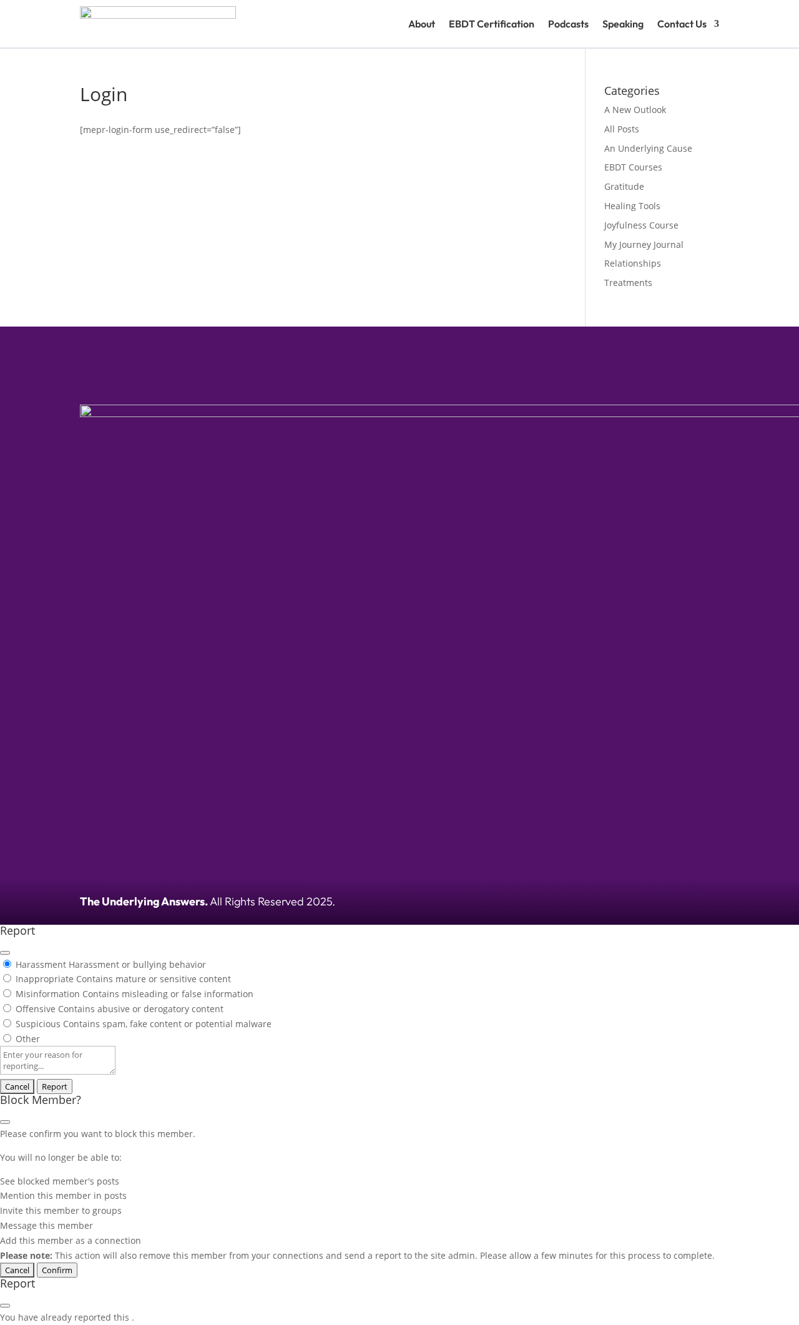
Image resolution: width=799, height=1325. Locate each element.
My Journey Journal (644, 244)
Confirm (57, 1270)
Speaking (623, 23)
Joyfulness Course (641, 225)
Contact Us (682, 23)
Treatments (628, 282)
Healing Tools (632, 206)
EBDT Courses (633, 167)
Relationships (632, 263)
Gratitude (624, 186)
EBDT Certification (491, 23)
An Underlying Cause (648, 148)
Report (54, 1086)
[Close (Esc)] (5, 953)
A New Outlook (635, 110)
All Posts (621, 129)
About (421, 23)
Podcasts (568, 23)
